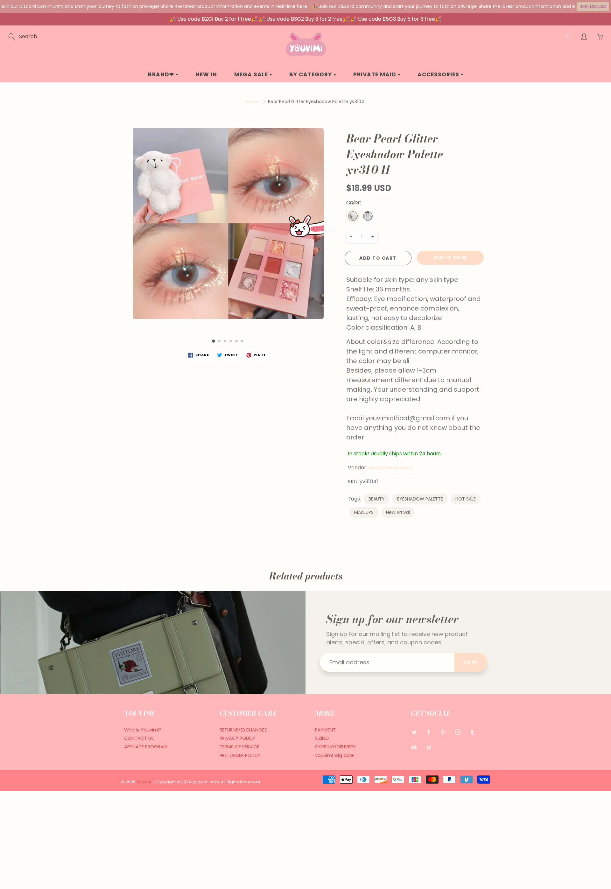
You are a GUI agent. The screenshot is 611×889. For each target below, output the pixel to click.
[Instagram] (457, 732)
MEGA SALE (252, 74)
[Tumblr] (472, 732)
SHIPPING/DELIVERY (335, 747)
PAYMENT (325, 730)
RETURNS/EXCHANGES (243, 730)
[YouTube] (413, 747)
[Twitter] (413, 732)
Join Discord (593, 6)
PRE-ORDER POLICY (240, 755)
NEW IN (206, 74)
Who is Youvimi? (142, 730)
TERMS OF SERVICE (239, 747)
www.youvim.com (390, 467)
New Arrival (398, 512)
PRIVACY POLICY (237, 738)
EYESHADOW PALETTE (420, 499)
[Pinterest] (443, 732)
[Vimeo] (428, 747)
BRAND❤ (162, 74)
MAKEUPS (364, 512)
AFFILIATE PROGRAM (145, 747)
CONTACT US (139, 738)
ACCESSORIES (439, 74)
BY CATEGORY (311, 74)
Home (252, 101)
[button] (213, 341)
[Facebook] (428, 732)
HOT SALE (465, 499)
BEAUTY (377, 499)
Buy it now (450, 258)
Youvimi (145, 782)
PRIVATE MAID (375, 74)
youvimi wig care (334, 755)
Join (470, 662)
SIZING (322, 738)
